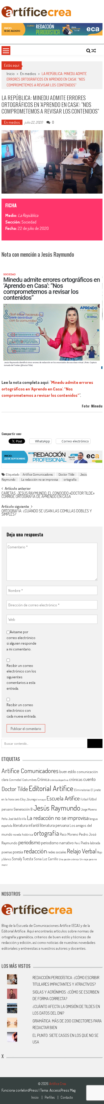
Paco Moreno (69, 834)
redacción (35, 851)
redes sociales (57, 852)
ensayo (42, 799)
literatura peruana (54, 825)
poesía (18, 851)
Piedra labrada (90, 843)
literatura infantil (26, 825)
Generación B (23, 809)
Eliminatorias (82, 790)
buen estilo (67, 771)
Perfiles (50, 1097)
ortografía (70, 479)
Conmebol (15, 780)
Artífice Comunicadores (38, 474)
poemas (7, 852)
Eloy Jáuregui (29, 799)
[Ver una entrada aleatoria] (93, 50)
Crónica (43, 779)
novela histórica (23, 834)
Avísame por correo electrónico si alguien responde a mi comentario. (21, 640)
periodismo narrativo (57, 842)
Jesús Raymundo (56, 807)
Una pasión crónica (69, 859)
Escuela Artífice (63, 798)
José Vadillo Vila (17, 819)
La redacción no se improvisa (39, 479)
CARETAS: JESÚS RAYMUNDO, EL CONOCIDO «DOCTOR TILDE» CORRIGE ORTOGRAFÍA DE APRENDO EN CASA (48, 495)
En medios (28, 73)
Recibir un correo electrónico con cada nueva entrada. (21, 710)
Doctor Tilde (66, 474)
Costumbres (29, 780)
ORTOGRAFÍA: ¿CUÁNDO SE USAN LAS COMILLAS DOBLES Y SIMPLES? (47, 513)
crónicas (76, 779)
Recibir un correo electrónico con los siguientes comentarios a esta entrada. (21, 677)
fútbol (84, 799)
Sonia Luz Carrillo (46, 859)
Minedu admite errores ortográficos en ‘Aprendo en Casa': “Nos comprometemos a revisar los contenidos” (47, 389)
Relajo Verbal (81, 851)
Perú (77, 843)
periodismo (29, 842)
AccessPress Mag (62, 1090)
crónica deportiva (59, 780)
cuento (89, 779)
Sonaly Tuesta (22, 858)
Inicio (35, 1097)
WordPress (30, 1090)
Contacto (67, 1097)
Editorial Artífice (51, 788)
